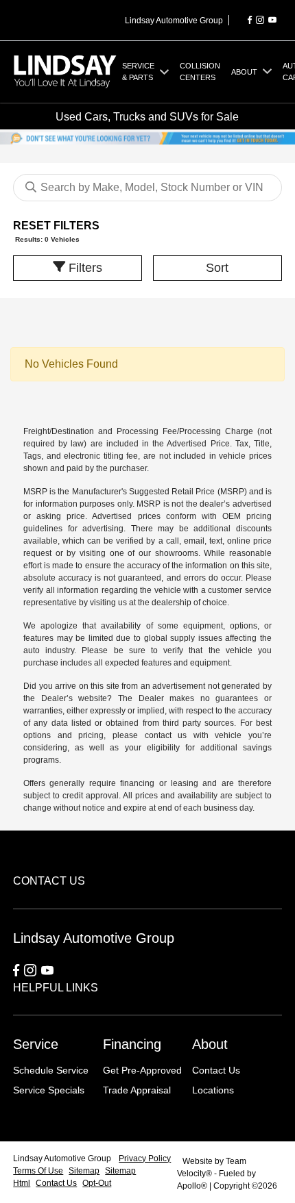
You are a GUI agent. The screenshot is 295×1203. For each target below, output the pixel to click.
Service (35, 1044)
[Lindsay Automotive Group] (65, 71)
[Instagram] (260, 20)
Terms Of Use (38, 1171)
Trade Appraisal (137, 1090)
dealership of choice (189, 602)
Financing (132, 1044)
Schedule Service (50, 1070)
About (210, 1044)
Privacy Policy (145, 1158)
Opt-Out (96, 1183)
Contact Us (216, 1070)
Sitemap (84, 1171)
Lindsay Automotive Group (63, 1158)
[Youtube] (272, 20)
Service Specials (48, 1090)
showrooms (176, 553)
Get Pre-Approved (142, 1070)
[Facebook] (250, 20)
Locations (213, 1090)
